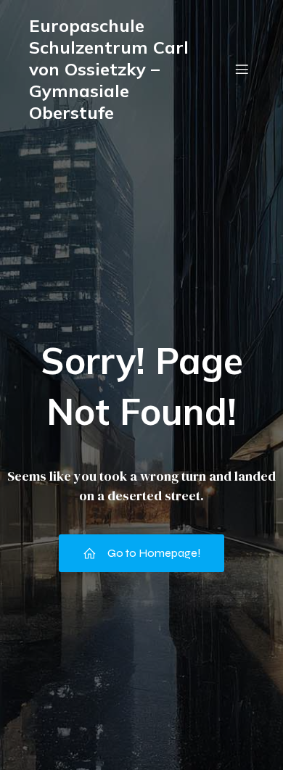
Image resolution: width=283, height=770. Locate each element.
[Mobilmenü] (241, 69)
